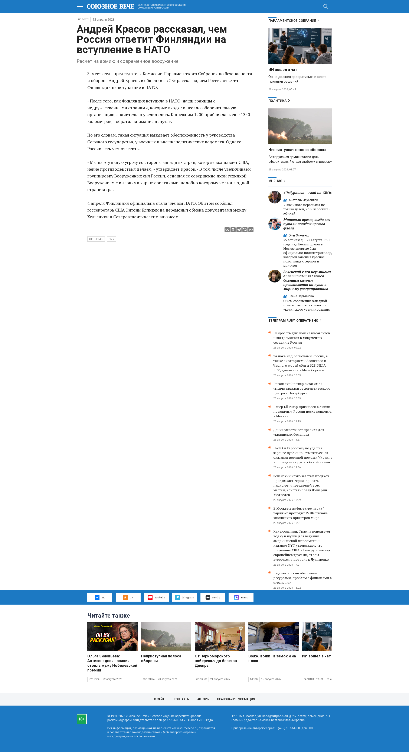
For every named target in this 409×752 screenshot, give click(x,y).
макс (244, 597)
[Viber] (245, 229)
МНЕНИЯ (275, 181)
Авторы (203, 699)
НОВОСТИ (83, 19)
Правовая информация (236, 699)
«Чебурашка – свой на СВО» (307, 192)
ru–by (216, 597)
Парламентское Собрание (292, 21)
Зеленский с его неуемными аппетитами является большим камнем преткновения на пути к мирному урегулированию (307, 280)
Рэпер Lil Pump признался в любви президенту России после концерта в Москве (302, 411)
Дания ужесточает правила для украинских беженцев (298, 432)
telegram (188, 597)
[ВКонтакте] (227, 229)
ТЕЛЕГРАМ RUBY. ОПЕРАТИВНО (293, 321)
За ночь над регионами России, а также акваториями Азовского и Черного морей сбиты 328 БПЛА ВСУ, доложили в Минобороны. (300, 363)
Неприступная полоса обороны (297, 149)
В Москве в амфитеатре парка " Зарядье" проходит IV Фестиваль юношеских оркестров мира (300, 513)
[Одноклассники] (233, 229)
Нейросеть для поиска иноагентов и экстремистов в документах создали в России (301, 338)
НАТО (111, 239)
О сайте (160, 699)
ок (131, 597)
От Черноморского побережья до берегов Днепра (216, 661)
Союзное (201, 679)
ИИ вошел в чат (282, 69)
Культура (94, 679)
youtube (159, 597)
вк (103, 597)
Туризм (254, 679)
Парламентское (314, 679)
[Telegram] (239, 229)
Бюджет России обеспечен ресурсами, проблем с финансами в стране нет (302, 578)
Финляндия (96, 239)
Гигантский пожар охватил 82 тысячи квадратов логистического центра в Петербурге (301, 388)
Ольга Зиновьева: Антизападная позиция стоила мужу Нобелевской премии (112, 663)
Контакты (182, 699)
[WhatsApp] (250, 229)
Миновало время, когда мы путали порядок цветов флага (306, 223)
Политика (277, 101)
